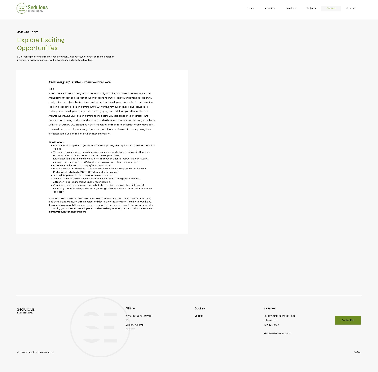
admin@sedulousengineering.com (67, 212)
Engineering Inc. (25, 313)
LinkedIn (199, 316)
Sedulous (26, 309)
